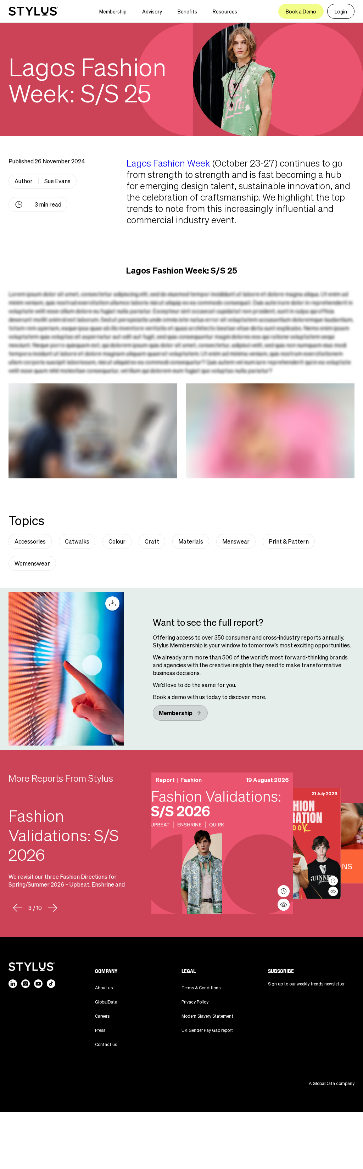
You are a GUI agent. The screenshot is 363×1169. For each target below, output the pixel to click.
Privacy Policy (195, 1002)
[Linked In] (13, 984)
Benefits (187, 11)
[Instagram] (25, 984)
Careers (102, 1016)
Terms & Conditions (201, 987)
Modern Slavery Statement (207, 1016)
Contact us (106, 1044)
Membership (113, 11)
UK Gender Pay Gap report (207, 1030)
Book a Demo (301, 11)
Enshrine (102, 884)
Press (100, 1030)
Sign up (275, 984)
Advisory (152, 11)
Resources (225, 11)
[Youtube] (38, 984)
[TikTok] (51, 984)
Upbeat (79, 884)
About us (104, 987)
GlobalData (106, 1002)
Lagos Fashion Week (168, 163)
